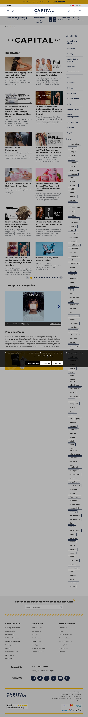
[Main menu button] (8, 11)
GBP (69, 5)
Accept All (57, 363)
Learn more (45, 353)
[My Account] (74, 11)
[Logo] (44, 11)
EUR (77, 5)
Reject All (46, 363)
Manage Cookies (33, 363)
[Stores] (69, 11)
